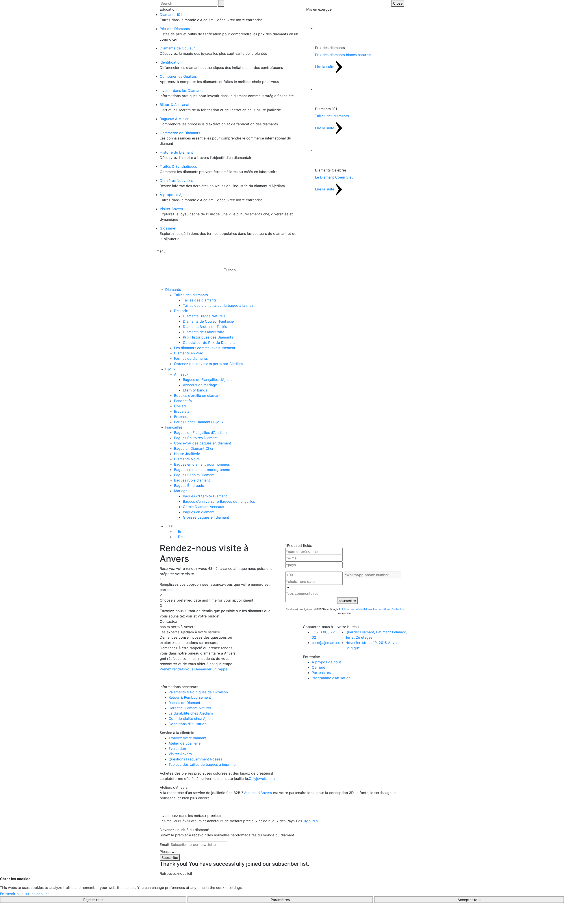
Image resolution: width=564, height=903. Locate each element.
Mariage (180, 491)
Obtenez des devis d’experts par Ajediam (208, 363)
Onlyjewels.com (262, 778)
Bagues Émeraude (189, 485)
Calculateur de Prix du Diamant (209, 342)
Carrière (318, 667)
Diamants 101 (171, 14)
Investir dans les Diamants (181, 90)
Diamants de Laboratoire (203, 332)
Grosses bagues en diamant (206, 517)
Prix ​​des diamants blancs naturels (343, 55)
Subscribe (169, 857)
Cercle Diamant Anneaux (203, 506)
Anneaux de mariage (200, 385)
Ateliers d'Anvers (258, 792)
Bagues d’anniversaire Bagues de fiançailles (219, 501)
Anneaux (181, 374)
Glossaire (167, 228)
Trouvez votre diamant (187, 738)
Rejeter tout (93, 899)
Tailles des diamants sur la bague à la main (218, 305)
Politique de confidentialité (354, 609)
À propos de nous (326, 662)
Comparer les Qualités (178, 76)
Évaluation (177, 748)
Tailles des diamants (332, 116)
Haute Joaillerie (187, 454)
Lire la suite (325, 66)
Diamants (173, 289)
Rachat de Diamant (184, 702)
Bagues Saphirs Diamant (194, 475)
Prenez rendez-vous (176, 669)
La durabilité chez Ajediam (191, 713)
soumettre (347, 600)
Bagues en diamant (199, 512)
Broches (180, 416)
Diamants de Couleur (177, 48)
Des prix (181, 311)
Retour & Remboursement (190, 697)
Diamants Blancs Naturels (204, 316)
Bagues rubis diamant (192, 480)
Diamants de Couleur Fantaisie (208, 321)
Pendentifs (183, 401)
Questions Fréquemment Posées (195, 759)
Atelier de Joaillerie (184, 743)
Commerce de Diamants (180, 133)
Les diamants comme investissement (204, 348)
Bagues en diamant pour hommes (202, 464)
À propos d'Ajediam (176, 194)
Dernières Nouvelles (176, 180)
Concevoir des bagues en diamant (202, 443)
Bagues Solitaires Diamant (196, 438)
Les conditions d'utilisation (388, 609)
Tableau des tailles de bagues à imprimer (203, 764)
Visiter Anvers (171, 209)
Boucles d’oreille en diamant (197, 395)
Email (164, 844)
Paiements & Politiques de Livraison (198, 692)
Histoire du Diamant (176, 152)
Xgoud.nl (311, 821)
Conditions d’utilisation (187, 724)
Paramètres (280, 899)
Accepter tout (469, 899)
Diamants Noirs (187, 459)
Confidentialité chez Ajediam (193, 718)
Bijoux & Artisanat (174, 104)
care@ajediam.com (327, 642)
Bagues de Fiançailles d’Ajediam (209, 379)
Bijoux (170, 369)
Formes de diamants (191, 358)
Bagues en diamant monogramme (202, 469)
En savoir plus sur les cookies (24, 894)
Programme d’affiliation (331, 678)
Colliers (180, 406)
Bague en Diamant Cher (193, 448)
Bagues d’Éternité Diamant (205, 496)
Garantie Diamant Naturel (190, 708)
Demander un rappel (211, 669)
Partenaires (321, 672)
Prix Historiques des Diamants (208, 337)
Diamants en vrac (188, 353)
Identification (171, 62)
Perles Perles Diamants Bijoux (198, 422)
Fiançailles (173, 427)
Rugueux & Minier (174, 119)
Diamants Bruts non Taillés (205, 326)
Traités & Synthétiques (178, 166)
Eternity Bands (195, 390)
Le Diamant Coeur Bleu (334, 177)
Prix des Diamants (175, 28)
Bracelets (181, 411)
